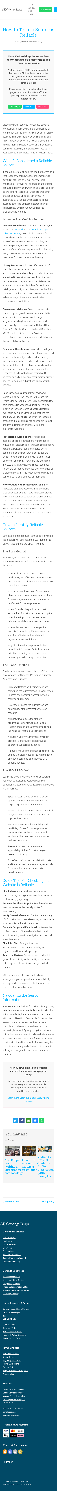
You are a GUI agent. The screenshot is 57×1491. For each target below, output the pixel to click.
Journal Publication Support (14, 1258)
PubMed (18, 229)
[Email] (28, 1120)
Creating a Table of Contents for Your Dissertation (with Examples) (46, 1166)
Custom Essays (9, 1238)
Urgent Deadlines (10, 1357)
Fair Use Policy (9, 1367)
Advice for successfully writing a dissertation (30, 1164)
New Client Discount (11, 1354)
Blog (4, 1316)
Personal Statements (12, 1255)
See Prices (42, 106)
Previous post (12, 1201)
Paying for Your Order (12, 1338)
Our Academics (9, 1325)
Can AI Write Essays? (11, 1312)
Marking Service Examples (14, 1396)
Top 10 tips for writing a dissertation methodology (14, 1166)
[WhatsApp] (41, 1120)
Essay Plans (8, 1248)
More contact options (11, 1415)
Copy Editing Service (11, 1284)
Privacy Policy (8, 1374)
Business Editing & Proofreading (16, 1290)
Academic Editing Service (13, 1280)
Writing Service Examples (13, 1389)
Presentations (8, 1251)
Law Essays (7, 1241)
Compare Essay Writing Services (16, 1309)
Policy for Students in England (15, 1371)
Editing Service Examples (13, 1393)
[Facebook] (22, 1120)
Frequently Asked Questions (14, 1335)
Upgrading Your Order (12, 1360)
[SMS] (35, 1120)
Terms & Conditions (11, 1364)
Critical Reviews (9, 1244)
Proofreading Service (11, 1277)
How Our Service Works (12, 1332)
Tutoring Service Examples (14, 1400)
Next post (47, 1201)
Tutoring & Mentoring (11, 1261)
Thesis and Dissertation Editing (15, 1287)
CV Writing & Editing (11, 1294)
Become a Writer (10, 1328)
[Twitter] (15, 1120)
